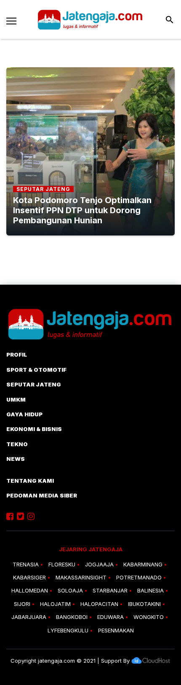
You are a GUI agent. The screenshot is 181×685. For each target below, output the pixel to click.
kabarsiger (29, 577)
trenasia (26, 564)
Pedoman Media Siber (41, 495)
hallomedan (29, 590)
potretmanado (139, 577)
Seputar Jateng (33, 384)
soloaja (70, 590)
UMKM (16, 399)
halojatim (55, 603)
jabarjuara (28, 617)
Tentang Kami (30, 480)
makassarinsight (81, 577)
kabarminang (142, 564)
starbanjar (110, 590)
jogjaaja (99, 564)
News (15, 458)
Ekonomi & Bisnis (34, 429)
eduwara (110, 617)
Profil (16, 354)
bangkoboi (72, 617)
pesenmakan (116, 630)
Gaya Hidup (24, 414)
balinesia (150, 590)
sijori (22, 603)
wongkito (148, 617)
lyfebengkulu (68, 630)
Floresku (61, 564)
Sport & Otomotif (36, 369)
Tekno (17, 444)
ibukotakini (144, 603)
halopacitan (99, 603)
